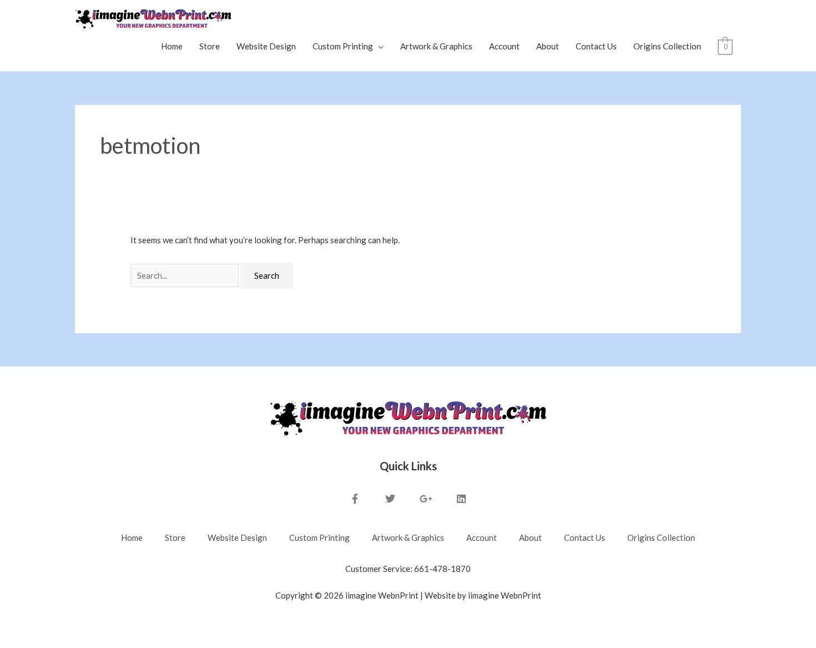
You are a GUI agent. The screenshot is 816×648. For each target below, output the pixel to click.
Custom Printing (343, 46)
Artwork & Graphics (436, 46)
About (547, 46)
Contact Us (596, 46)
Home (172, 46)
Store (209, 46)
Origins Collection (667, 46)
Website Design (266, 46)
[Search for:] (185, 275)
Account (504, 46)
